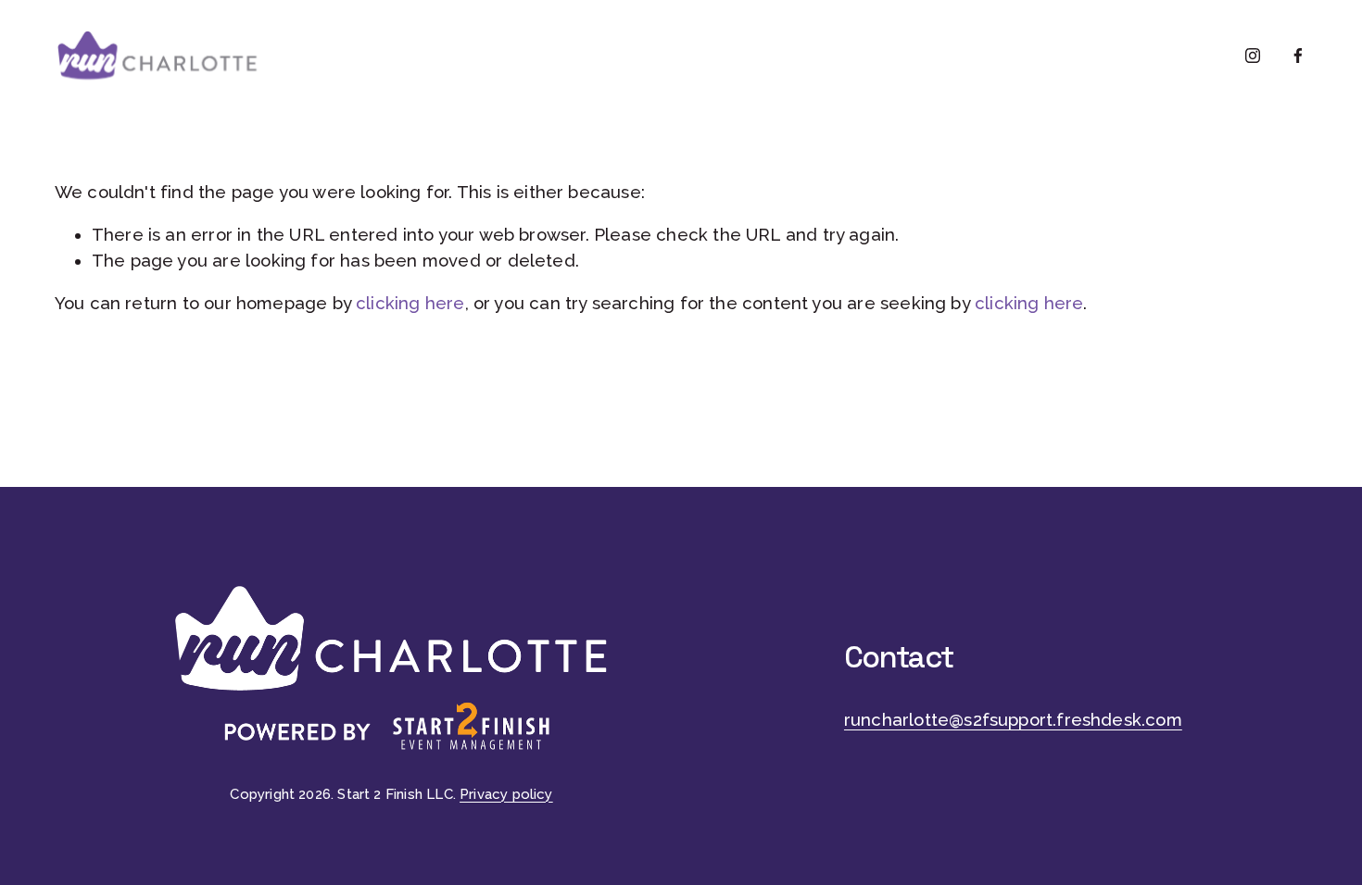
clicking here (410, 303)
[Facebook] (1298, 55)
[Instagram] (1252, 55)
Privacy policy (506, 794)
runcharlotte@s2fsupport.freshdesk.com (1013, 719)
